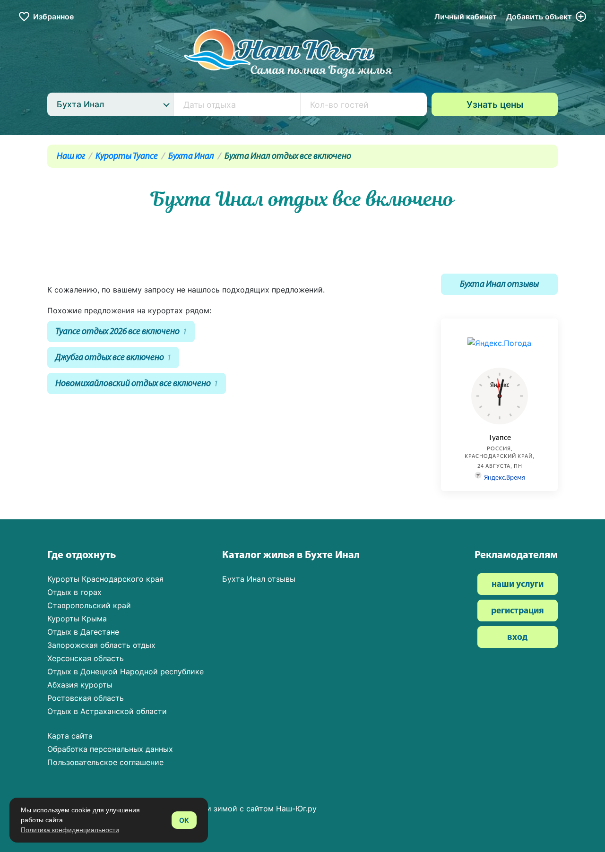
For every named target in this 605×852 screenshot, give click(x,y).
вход (517, 637)
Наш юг (71, 156)
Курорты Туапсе (126, 156)
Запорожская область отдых (101, 645)
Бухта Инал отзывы (499, 284)
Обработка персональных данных (110, 749)
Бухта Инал (191, 156)
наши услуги (518, 584)
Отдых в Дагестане (83, 632)
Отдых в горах (74, 592)
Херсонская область (85, 658)
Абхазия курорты (79, 684)
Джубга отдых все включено (113, 357)
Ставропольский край (89, 605)
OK (184, 820)
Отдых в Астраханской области (107, 711)
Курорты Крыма (77, 618)
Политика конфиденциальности (70, 830)
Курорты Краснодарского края (105, 579)
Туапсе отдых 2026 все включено (121, 331)
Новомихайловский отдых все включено (136, 383)
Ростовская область (85, 698)
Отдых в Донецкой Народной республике (125, 671)
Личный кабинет (465, 16)
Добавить (539, 16)
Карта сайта (70, 735)
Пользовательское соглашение (105, 762)
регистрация (517, 611)
